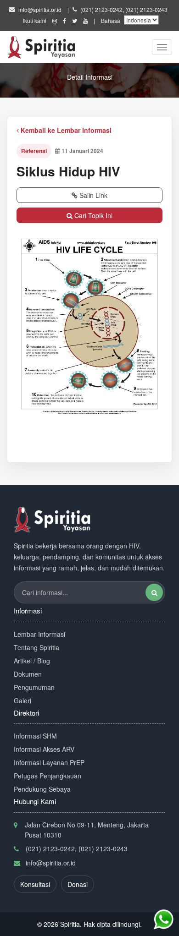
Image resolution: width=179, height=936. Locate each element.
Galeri (22, 700)
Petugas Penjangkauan (47, 775)
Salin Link (92, 195)
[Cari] (154, 592)
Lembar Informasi (39, 634)
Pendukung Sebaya (42, 789)
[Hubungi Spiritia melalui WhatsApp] (163, 919)
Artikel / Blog (32, 660)
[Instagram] (54, 20)
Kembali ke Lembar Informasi (65, 130)
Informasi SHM (35, 735)
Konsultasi (35, 884)
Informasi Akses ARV (44, 749)
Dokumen (28, 674)
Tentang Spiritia (36, 647)
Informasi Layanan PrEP (49, 762)
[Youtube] (85, 20)
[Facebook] (64, 20)
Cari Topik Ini (92, 215)
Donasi (77, 884)
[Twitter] (74, 20)
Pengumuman (34, 687)
